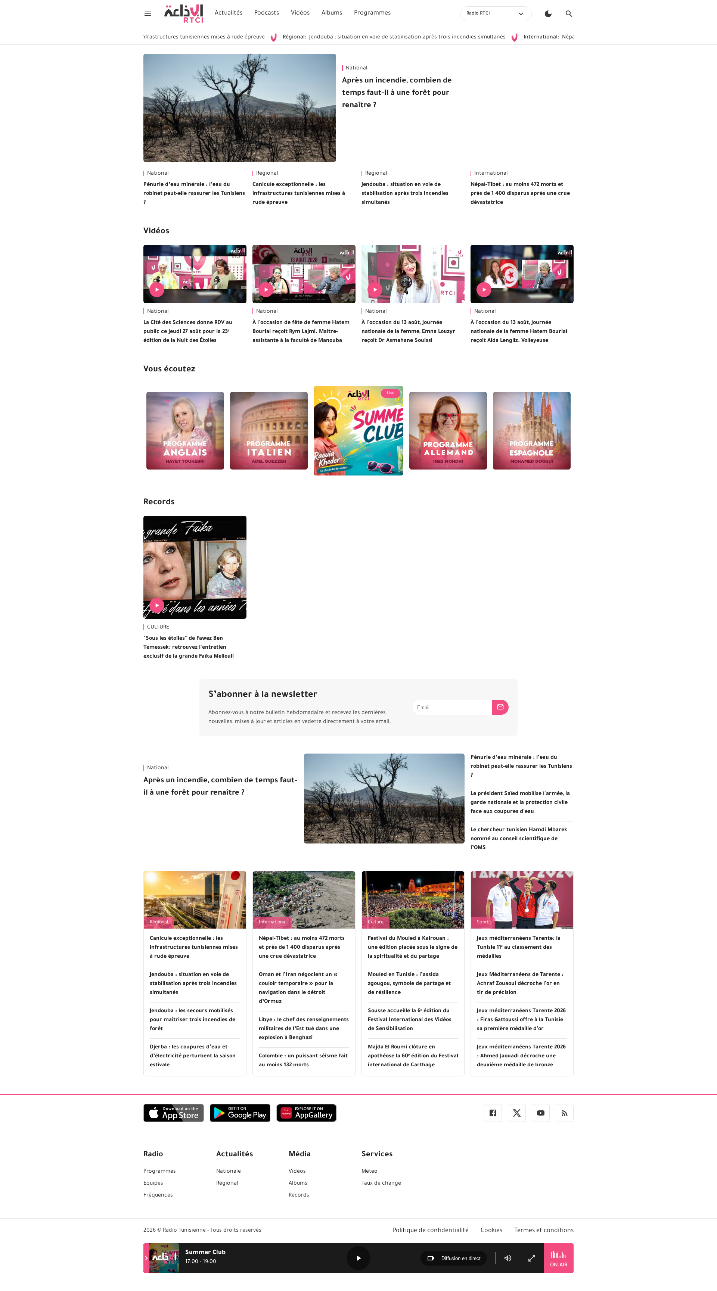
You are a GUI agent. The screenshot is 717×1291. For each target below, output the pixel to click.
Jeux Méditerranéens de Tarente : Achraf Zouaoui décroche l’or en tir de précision (520, 984)
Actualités (228, 13)
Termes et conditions (544, 1231)
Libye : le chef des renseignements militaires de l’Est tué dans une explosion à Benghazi (304, 1029)
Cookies (491, 1231)
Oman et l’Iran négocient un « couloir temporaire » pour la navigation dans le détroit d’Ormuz (298, 988)
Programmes (372, 13)
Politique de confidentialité (431, 1231)
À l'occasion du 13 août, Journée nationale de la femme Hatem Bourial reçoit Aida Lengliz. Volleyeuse (519, 332)
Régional (267, 174)
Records (158, 503)
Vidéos (300, 13)
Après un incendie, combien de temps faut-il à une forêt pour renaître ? (397, 93)
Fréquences (158, 1196)
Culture (376, 922)
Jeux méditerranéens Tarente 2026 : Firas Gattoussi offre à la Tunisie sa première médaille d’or (521, 1020)
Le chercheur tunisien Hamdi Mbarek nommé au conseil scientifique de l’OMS (519, 839)
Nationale (228, 1172)
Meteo (369, 1172)
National (356, 69)
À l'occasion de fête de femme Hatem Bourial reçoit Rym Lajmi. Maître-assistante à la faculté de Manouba (301, 332)
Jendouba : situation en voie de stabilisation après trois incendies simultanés (347, 38)
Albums (332, 13)
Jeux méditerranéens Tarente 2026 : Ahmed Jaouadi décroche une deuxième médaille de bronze (521, 1057)
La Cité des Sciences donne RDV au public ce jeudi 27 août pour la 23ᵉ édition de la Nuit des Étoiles (187, 332)
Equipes (153, 1184)
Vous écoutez (169, 370)
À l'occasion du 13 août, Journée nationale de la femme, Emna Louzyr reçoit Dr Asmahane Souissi (408, 332)
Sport (483, 922)
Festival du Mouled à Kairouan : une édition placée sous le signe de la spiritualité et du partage (412, 948)
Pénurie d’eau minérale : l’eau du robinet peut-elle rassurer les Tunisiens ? (194, 194)
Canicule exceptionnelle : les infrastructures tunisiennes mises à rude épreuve (298, 194)
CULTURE (158, 628)
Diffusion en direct (461, 1258)
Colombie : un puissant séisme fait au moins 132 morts (303, 1061)
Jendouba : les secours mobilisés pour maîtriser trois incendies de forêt (192, 1020)
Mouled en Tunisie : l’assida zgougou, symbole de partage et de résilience (409, 984)
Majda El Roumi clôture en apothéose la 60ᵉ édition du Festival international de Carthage (413, 1057)
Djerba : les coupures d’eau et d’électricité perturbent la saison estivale (193, 1057)
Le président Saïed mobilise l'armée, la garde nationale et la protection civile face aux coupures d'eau (520, 803)
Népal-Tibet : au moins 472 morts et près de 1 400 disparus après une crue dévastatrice (520, 194)
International (491, 174)
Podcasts (266, 13)
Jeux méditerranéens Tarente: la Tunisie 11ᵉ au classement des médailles (519, 948)
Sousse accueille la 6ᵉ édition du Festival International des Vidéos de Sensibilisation (409, 1020)
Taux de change (381, 1184)
